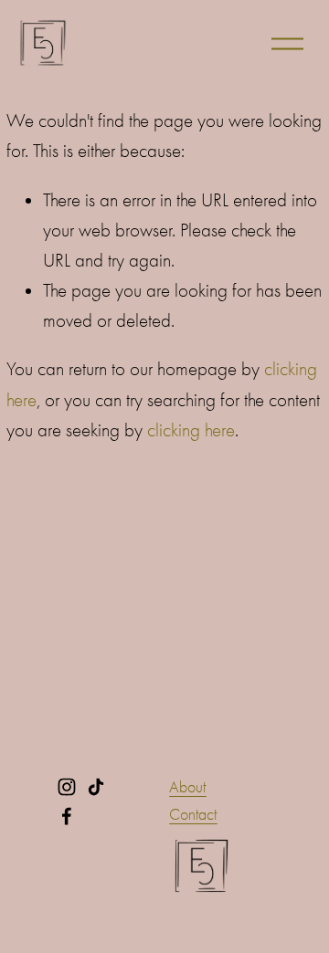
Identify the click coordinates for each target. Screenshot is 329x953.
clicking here (191, 430)
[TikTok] (96, 787)
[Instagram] (67, 787)
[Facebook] (67, 816)
